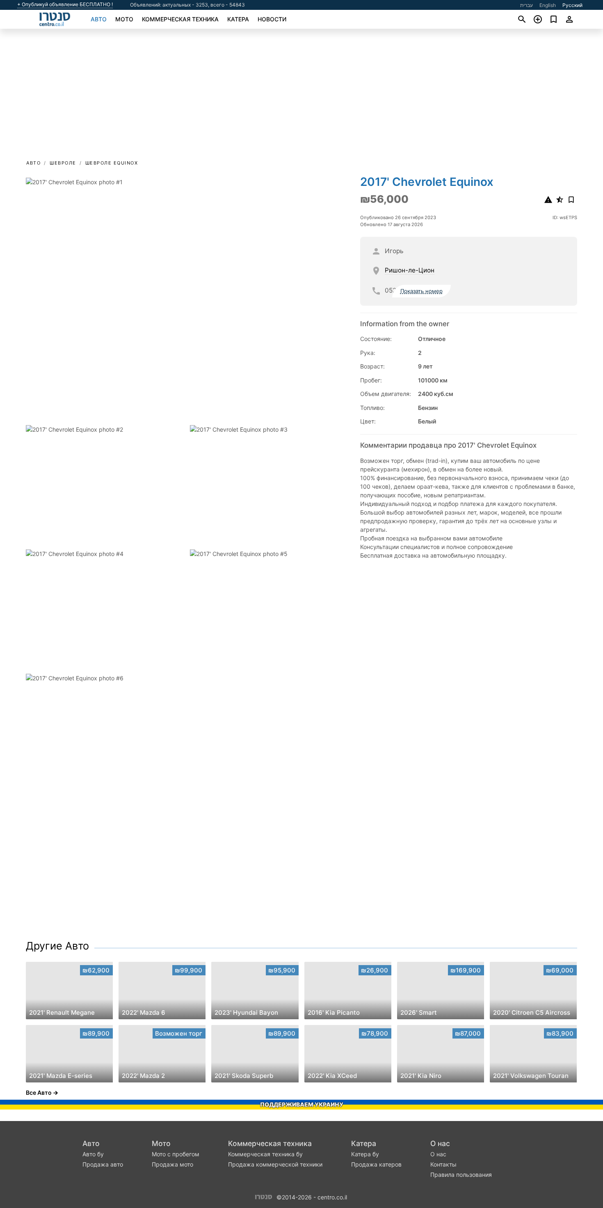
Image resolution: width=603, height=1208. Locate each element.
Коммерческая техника (180, 19)
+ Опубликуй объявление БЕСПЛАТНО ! (65, 4)
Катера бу (365, 1154)
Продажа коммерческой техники (275, 1164)
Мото (124, 19)
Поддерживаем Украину (301, 1104)
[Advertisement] (301, 96)
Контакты (443, 1164)
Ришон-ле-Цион (409, 271)
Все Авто (39, 1092)
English (547, 5)
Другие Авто (57, 946)
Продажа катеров (376, 1164)
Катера (238, 19)
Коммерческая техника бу (265, 1154)
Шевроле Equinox (111, 163)
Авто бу (93, 1154)
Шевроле (63, 163)
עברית (526, 5)
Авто (99, 19)
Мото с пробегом (175, 1154)
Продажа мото (172, 1164)
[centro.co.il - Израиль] (264, 1196)
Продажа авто (102, 1164)
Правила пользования (461, 1174)
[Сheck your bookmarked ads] (554, 19)
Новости (272, 19)
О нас (440, 1143)
